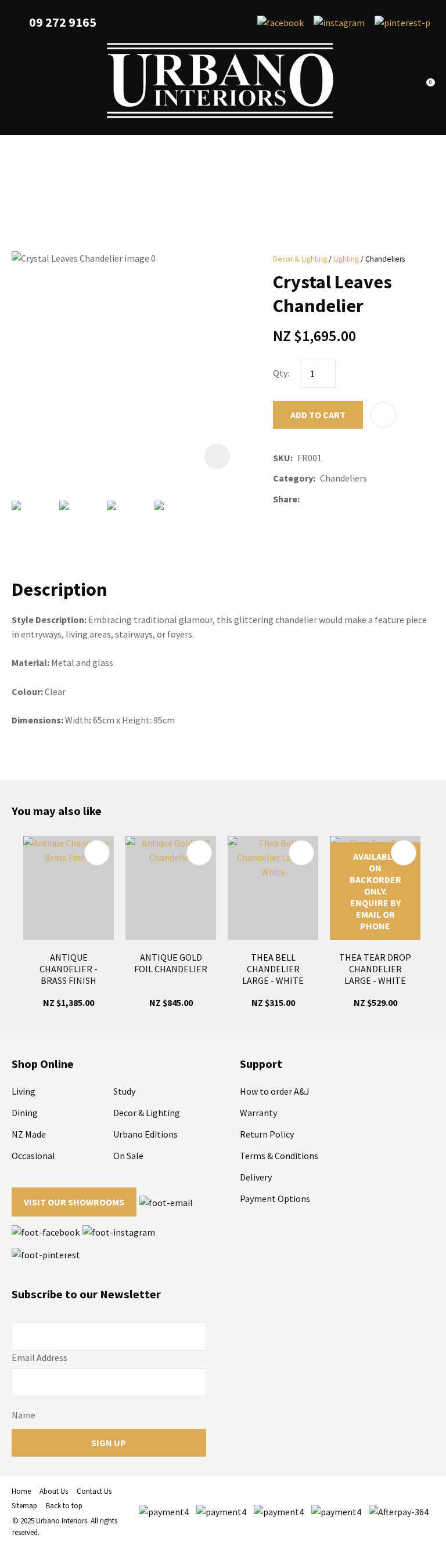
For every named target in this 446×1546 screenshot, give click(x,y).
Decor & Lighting (300, 259)
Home (21, 1491)
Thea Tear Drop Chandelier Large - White (375, 968)
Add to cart (318, 415)
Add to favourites (97, 853)
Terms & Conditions (279, 1155)
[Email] (338, 499)
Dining (25, 1112)
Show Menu (19, 81)
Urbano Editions (145, 1134)
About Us (53, 1491)
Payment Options (275, 1198)
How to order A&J (275, 1091)
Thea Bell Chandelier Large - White (273, 968)
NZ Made (29, 1134)
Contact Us (94, 1491)
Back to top (64, 1506)
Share (285, 499)
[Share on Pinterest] (356, 498)
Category (293, 478)
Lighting (346, 259)
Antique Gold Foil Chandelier (170, 963)
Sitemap (24, 1506)
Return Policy (267, 1134)
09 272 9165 (62, 22)
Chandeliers (385, 259)
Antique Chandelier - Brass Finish (68, 968)
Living (23, 1091)
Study (124, 1091)
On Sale (128, 1155)
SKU (281, 458)
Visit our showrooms (74, 1202)
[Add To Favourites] (383, 415)
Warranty (258, 1112)
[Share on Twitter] (321, 499)
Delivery (256, 1177)
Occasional (33, 1155)
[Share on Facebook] (306, 499)
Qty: (281, 373)
